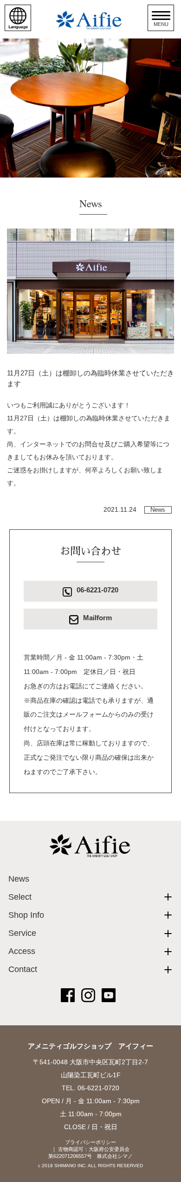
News (157, 510)
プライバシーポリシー (90, 1142)
